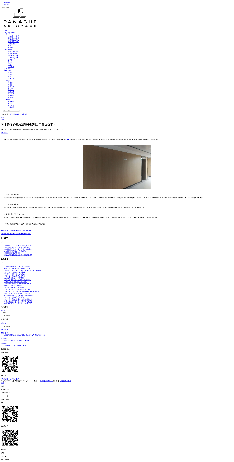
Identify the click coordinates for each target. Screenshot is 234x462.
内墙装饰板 (4, 133)
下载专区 (11, 107)
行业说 (10, 74)
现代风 (10, 63)
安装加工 (11, 103)
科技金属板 (4, 329)
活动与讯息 (8, 70)
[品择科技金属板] (20, 27)
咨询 (2, 383)
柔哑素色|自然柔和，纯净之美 (14, 278)
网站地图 (4, 379)
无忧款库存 (11, 44)
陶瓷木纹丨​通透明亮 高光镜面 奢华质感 (17, 268)
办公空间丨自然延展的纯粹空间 (14, 297)
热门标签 (68, 381)
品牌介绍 (11, 82)
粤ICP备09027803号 (46, 381)
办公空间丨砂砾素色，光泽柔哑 (14, 272)
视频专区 (11, 101)
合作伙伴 (11, 94)
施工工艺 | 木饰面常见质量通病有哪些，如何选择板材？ (22, 291)
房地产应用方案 (13, 51)
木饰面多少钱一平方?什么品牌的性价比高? (18, 245)
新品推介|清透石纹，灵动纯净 (14, 287)
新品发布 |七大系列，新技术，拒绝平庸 (17, 293)
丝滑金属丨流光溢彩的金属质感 (14, 276)
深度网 (62, 381)
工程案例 (11, 67)
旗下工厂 (11, 88)
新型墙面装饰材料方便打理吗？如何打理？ (18, 303)
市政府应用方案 (13, 57)
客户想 (10, 76)
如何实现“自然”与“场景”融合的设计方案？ (18, 289)
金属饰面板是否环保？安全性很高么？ (16, 247)
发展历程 (11, 95)
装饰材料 (68, 139)
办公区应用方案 (13, 55)
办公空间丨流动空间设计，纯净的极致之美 (18, 299)
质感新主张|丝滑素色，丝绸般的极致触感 (17, 284)
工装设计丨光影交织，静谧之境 (14, 274)
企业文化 (11, 84)
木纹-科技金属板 (13, 36)
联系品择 (7, 4)
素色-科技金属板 (13, 40)
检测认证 (11, 90)
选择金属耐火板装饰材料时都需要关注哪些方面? (16, 230)
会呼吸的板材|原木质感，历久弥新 (15, 282)
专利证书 (11, 92)
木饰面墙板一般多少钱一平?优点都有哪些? (18, 249)
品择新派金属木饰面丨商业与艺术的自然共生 (19, 295)
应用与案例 (8, 49)
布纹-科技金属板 (13, 42)
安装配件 (11, 47)
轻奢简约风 (11, 59)
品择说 (10, 72)
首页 (5, 30)
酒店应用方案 (12, 53)
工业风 (10, 65)
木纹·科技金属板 (9, 32)
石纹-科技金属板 (13, 38)
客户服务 (7, 99)
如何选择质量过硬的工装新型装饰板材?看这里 (16, 234)
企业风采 (11, 86)
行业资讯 (11, 78)
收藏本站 (7, 2)
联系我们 (11, 97)
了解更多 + (4, 310)
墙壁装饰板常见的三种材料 (13, 253)
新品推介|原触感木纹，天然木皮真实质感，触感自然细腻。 (23, 270)
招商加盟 (7, 69)
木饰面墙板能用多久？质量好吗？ (15, 251)
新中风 (10, 61)
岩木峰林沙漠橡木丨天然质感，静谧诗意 (17, 266)
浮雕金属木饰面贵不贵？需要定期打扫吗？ (18, 301)
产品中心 (7, 34)
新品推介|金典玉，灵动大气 (13, 285)
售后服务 (11, 105)
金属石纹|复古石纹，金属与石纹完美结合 (17, 280)
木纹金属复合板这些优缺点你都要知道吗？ (18, 255)
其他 (9, 45)
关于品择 (7, 80)
